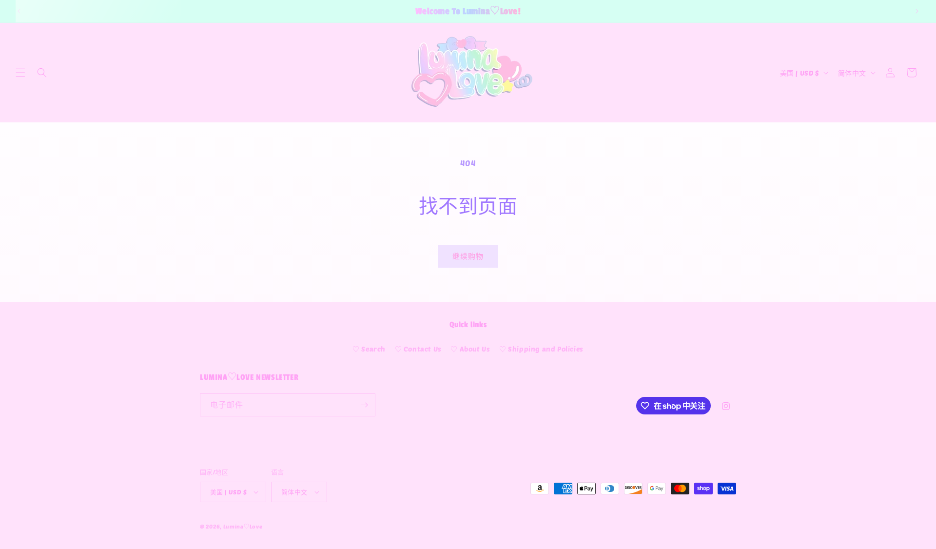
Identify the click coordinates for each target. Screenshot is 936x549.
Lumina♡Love (243, 526)
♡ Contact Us (418, 349)
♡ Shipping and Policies (541, 349)
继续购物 (468, 256)
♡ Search (369, 349)
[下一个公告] (917, 11)
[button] (20, 72)
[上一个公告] (19, 11)
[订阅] (364, 404)
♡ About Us (470, 349)
